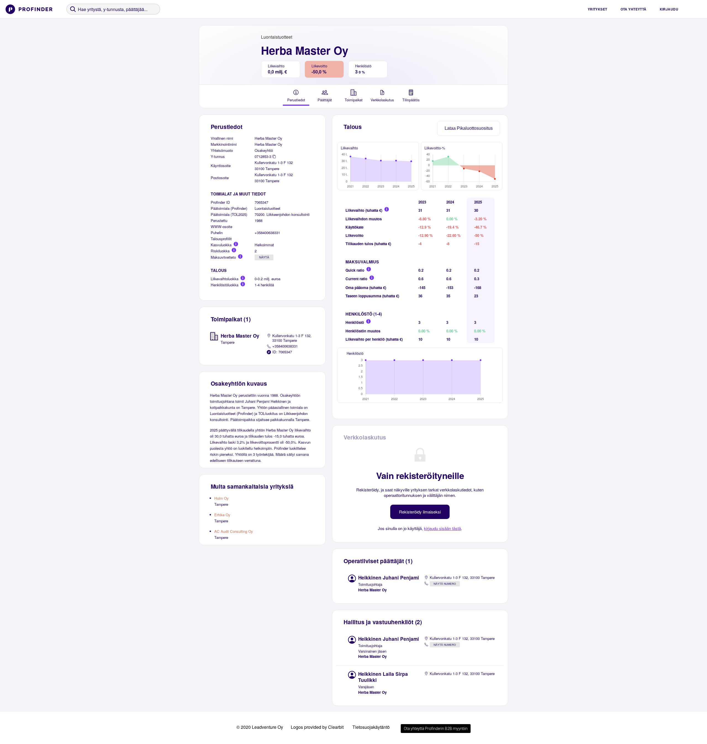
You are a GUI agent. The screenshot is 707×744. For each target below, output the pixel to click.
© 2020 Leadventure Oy (259, 727)
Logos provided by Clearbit (317, 727)
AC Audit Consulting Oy (233, 531)
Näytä (264, 257)
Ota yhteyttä (634, 9)
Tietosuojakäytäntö (371, 727)
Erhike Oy (222, 514)
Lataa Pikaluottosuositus (469, 128)
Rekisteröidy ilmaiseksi (420, 512)
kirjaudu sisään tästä (442, 528)
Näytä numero (445, 583)
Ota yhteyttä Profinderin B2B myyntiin (436, 728)
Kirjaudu (669, 9)
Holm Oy (221, 498)
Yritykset (597, 9)
